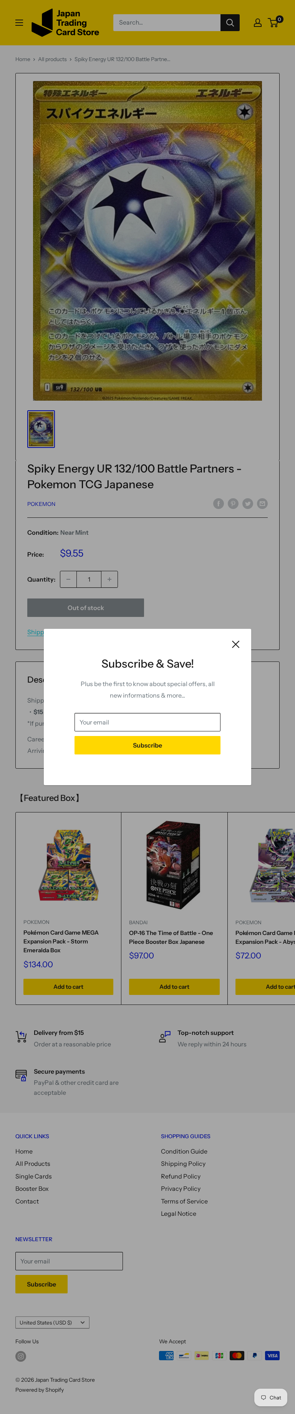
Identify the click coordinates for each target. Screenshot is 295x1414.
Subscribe (147, 745)
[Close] (236, 644)
